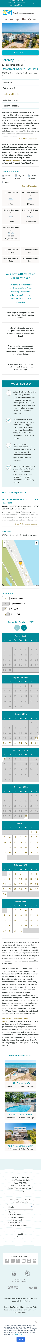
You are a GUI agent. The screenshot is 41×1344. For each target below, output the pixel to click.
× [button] (36, 1321)
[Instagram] (29, 1261)
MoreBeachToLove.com (13, 160)
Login (5, 19)
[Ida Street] (22, 567)
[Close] (32, 3)
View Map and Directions (18, 1225)
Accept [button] (20, 1339)
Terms (36, 585)
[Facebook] (7, 1261)
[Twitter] (13, 1261)
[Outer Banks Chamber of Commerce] (27, 1273)
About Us (20, 1236)
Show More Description (27, 139)
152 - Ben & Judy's (20, 1083)
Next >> (24, 628)
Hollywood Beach (11, 94)
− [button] (4, 546)
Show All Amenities (29, 186)
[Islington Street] (28, 581)
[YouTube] (18, 1261)
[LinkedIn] (24, 1261)
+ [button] (4, 543)
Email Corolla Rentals (16, 1217)
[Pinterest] (34, 1261)
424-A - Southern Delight (20, 1145)
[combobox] (25, 12)
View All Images (20, 53)
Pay (11, 19)
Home (20, 1233)
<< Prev (17, 628)
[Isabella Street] (26, 574)
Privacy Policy (18, 1334)
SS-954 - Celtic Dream (20, 1114)
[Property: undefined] (20, 563)
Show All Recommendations (26, 524)
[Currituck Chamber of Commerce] (20, 1280)
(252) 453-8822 (14, 1214)
